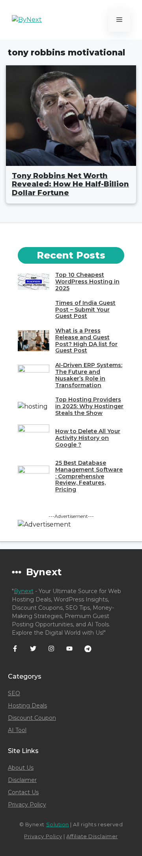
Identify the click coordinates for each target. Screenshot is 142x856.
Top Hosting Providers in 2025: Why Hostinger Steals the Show (89, 406)
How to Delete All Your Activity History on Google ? (87, 438)
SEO (14, 693)
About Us (21, 767)
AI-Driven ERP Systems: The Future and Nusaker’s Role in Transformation (88, 374)
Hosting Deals (27, 705)
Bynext (24, 591)
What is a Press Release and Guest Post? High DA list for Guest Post (86, 340)
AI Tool (17, 730)
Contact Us (23, 792)
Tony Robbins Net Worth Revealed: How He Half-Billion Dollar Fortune (70, 184)
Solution (57, 824)
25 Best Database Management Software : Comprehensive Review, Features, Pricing (89, 476)
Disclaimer (22, 780)
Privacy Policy (27, 804)
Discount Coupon (32, 717)
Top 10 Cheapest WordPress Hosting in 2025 (87, 281)
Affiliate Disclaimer (92, 836)
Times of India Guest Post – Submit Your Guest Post (85, 309)
